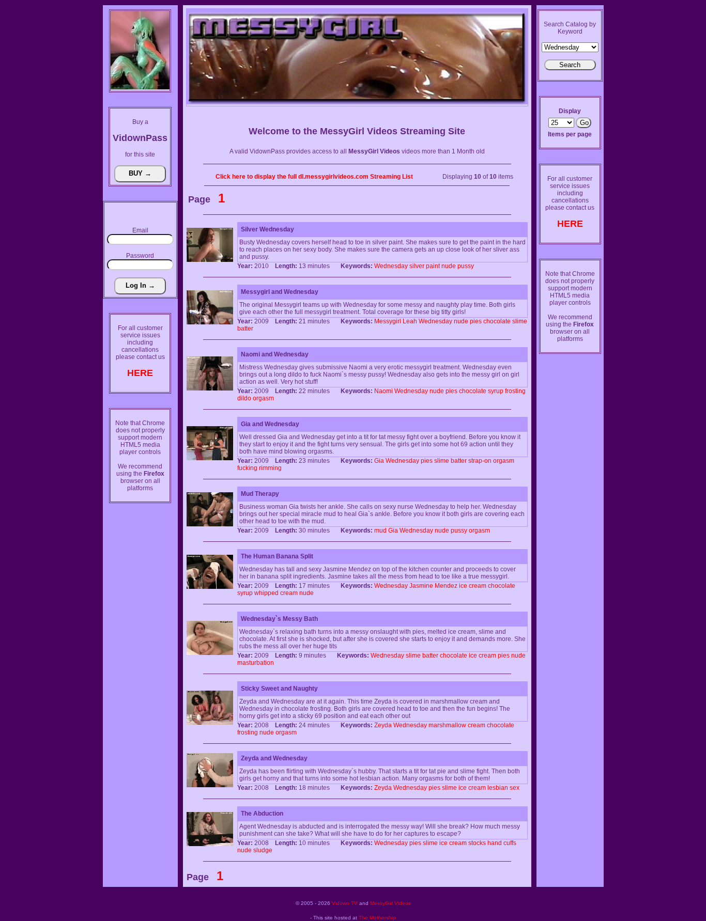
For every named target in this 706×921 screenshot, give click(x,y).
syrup (495, 391)
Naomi (383, 391)
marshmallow (447, 725)
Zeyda (383, 725)
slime (519, 321)
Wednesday (391, 266)
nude (448, 266)
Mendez (446, 585)
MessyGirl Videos (390, 903)
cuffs (509, 843)
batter (245, 328)
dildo (244, 398)
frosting (515, 391)
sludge (262, 850)
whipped (266, 593)
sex (514, 787)
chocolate (497, 321)
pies (476, 321)
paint (433, 266)
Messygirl (387, 321)
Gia (379, 460)
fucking (247, 468)
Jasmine (421, 585)
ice (463, 585)
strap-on (480, 460)
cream (477, 585)
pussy (465, 266)
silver (416, 266)
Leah (410, 321)
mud (380, 530)
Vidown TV (345, 903)
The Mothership (377, 917)
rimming (270, 468)
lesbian (497, 787)
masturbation (255, 662)
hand (494, 843)
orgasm (263, 398)
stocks (477, 843)
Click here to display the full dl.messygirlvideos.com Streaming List (314, 176)
